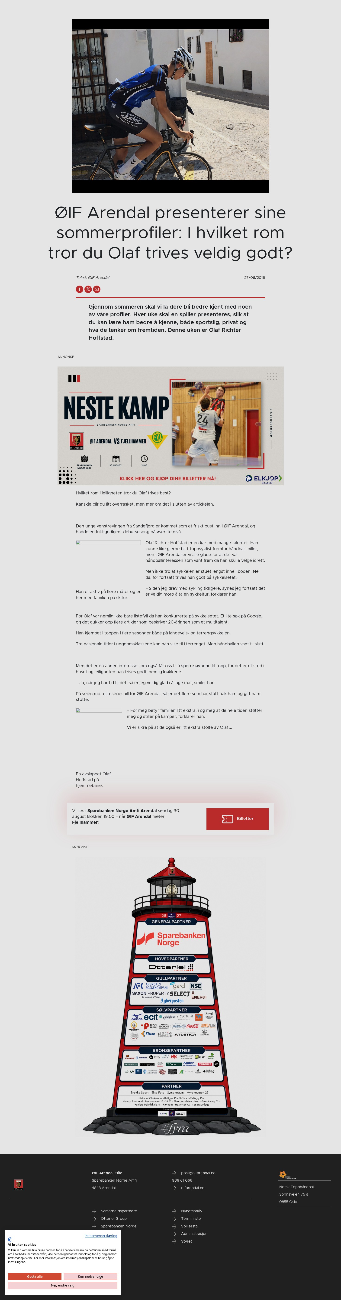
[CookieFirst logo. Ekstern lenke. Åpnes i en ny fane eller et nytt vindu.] (10, 1239)
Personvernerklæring (101, 1235)
